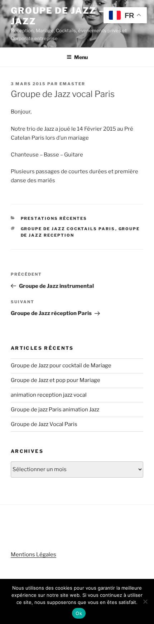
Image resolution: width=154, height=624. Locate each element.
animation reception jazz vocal (49, 395)
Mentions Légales (33, 554)
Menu (81, 57)
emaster (72, 83)
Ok (79, 613)
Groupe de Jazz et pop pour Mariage (55, 380)
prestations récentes (54, 218)
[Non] (145, 601)
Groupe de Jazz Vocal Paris (44, 424)
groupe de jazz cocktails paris (68, 228)
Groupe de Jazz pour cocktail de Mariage (61, 365)
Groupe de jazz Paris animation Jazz (55, 409)
